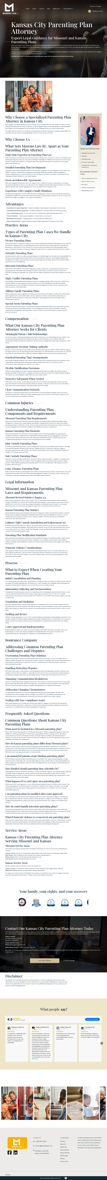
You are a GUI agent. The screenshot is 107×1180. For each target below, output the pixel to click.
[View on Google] (8, 1028)
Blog (48, 8)
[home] (9, 8)
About (34, 8)
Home (27, 8)
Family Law (56, 8)
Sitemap (7, 1175)
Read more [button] (35, 1059)
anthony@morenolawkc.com (17, 945)
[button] (56, 8)
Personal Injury (68, 8)
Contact (41, 8)
